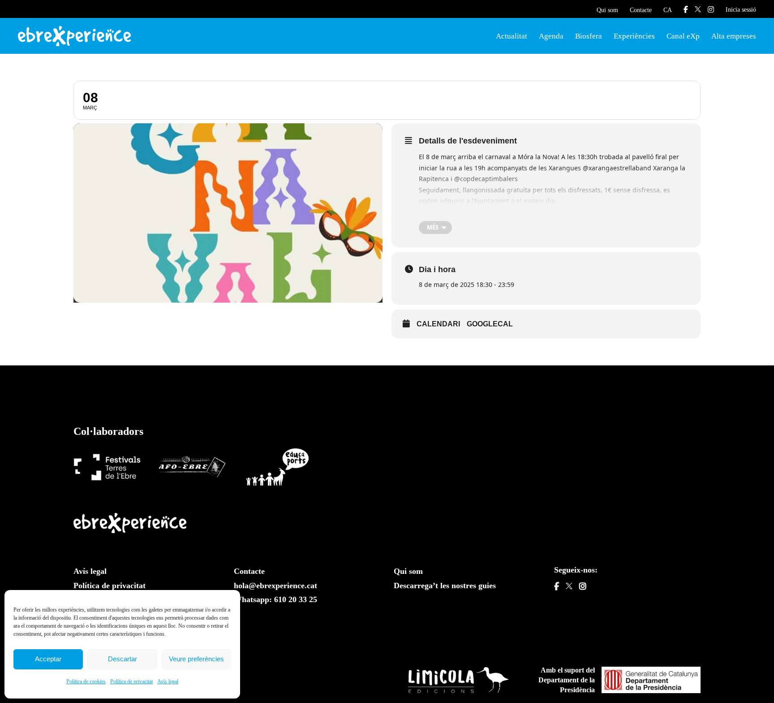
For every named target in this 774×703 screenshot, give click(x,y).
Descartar (122, 659)
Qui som (607, 10)
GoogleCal (490, 324)
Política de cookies (86, 681)
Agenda (551, 36)
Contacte (641, 10)
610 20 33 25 (295, 599)
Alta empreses (733, 36)
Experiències (634, 36)
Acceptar (48, 659)
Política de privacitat (131, 681)
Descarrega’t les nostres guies (445, 585)
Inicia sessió (741, 9)
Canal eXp (683, 36)
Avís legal (167, 681)
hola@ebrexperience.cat (275, 585)
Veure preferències (196, 659)
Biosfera (588, 36)
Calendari (438, 324)
